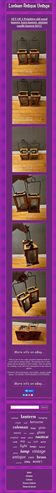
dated (30, 437)
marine (15, 453)
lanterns (42, 447)
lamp (24, 451)
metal (23, 438)
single (18, 422)
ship (22, 441)
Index (29, 472)
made (15, 447)
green (43, 442)
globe (42, 427)
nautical (41, 437)
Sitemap (29, 476)
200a (27, 461)
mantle (17, 432)
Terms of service (29, 487)
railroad (14, 418)
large (33, 428)
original (14, 437)
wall (25, 423)
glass (41, 432)
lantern (28, 416)
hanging (42, 417)
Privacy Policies (29, 483)
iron (25, 433)
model (37, 462)
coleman (20, 427)
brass (41, 457)
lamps (33, 446)
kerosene (36, 422)
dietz (29, 442)
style (36, 441)
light (23, 446)
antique (19, 456)
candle (15, 442)
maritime (18, 463)
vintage (39, 451)
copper (31, 433)
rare (31, 457)
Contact (29, 479)
